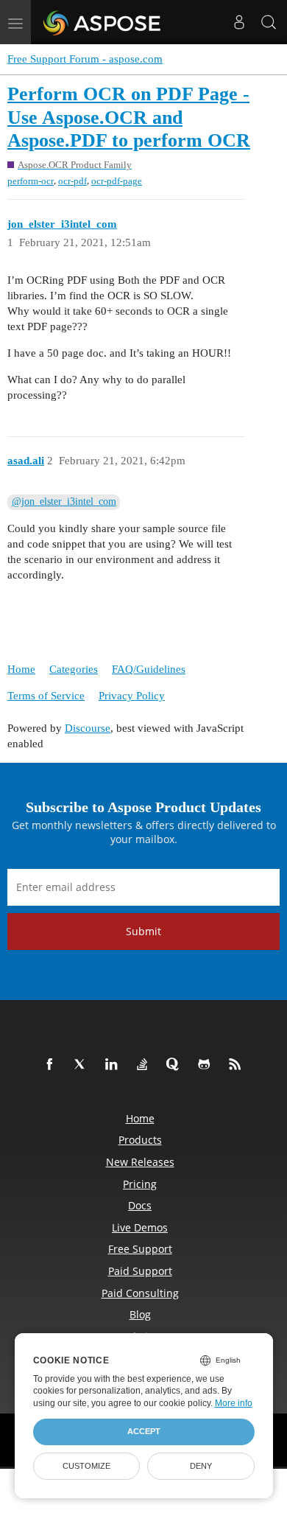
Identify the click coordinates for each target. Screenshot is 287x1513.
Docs (140, 1205)
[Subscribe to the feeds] (237, 1065)
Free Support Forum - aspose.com (85, 59)
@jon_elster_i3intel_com (64, 501)
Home (21, 669)
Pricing (140, 1184)
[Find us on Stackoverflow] (145, 1065)
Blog (140, 1314)
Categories (73, 669)
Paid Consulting (140, 1293)
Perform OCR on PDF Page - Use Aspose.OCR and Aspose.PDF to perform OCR (128, 117)
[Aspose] (102, 22)
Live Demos (140, 1227)
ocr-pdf (72, 180)
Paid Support (140, 1271)
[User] (239, 22)
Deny (201, 1465)
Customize (86, 1465)
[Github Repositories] (206, 1065)
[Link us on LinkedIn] (114, 1065)
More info (233, 1403)
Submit (143, 931)
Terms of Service (46, 696)
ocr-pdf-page (116, 180)
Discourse (87, 728)
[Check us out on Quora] (175, 1065)
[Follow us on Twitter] (83, 1065)
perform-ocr (30, 180)
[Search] (268, 22)
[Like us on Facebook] (52, 1065)
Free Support (140, 1249)
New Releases (140, 1162)
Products (140, 1140)
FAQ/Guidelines (148, 669)
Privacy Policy (132, 696)
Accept (143, 1431)
